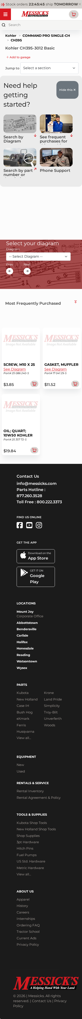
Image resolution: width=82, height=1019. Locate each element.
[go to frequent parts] (71, 139)
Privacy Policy (28, 944)
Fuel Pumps (27, 855)
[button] (74, 14)
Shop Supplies (28, 836)
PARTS (22, 685)
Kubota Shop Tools (32, 823)
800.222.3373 (49, 502)
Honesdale (25, 648)
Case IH (23, 706)
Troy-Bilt (51, 712)
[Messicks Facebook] (20, 525)
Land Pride (53, 699)
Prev (9, 264)
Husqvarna (25, 731)
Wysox (22, 668)
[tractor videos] (29, 525)
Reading (23, 655)
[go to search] (35, 173)
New (20, 765)
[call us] (56, 157)
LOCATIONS (26, 603)
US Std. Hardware (31, 861)
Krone (49, 693)
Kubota (23, 693)
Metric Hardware (30, 868)
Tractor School (28, 931)
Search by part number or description (18, 173)
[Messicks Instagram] (39, 525)
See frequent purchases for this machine (53, 139)
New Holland (27, 699)
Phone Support (55, 171)
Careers (23, 912)
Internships (26, 919)
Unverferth (53, 718)
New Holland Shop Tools (36, 829)
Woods (49, 725)
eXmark (23, 718)
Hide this (66, 90)
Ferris (21, 725)
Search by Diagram (13, 139)
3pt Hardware (28, 842)
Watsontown (27, 661)
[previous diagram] (9, 271)
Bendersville (27, 629)
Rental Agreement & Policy (39, 797)
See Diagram (14, 369)
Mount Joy (25, 612)
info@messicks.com (37, 483)
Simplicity (52, 706)
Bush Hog (25, 712)
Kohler (10, 35)
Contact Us (41, 1001)
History (22, 906)
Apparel (23, 899)
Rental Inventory (30, 791)
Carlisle (22, 635)
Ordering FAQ (28, 925)
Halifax (22, 642)
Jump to (12, 68)
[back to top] (75, 302)
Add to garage (19, 57)
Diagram (13, 249)
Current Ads (26, 938)
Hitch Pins (25, 848)
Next (27, 264)
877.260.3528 (29, 495)
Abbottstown (27, 623)
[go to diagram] (19, 123)
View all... (24, 738)
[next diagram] (27, 271)
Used (21, 771)
